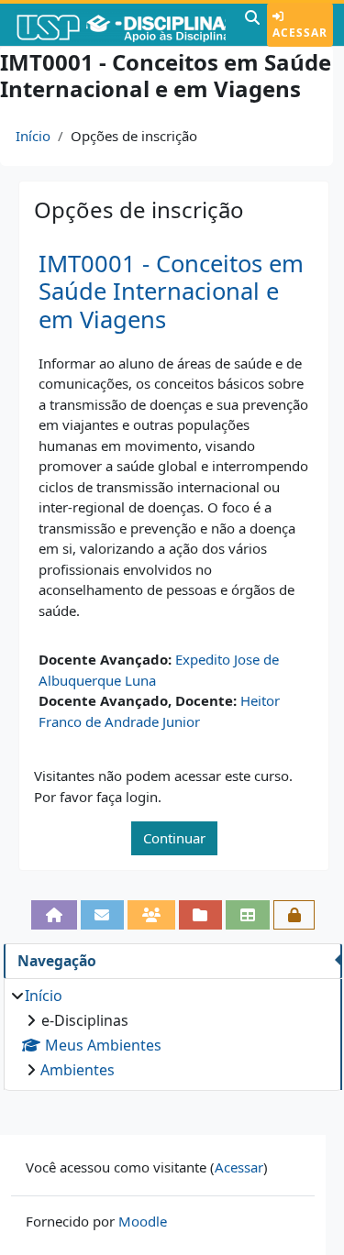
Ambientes (77, 1070)
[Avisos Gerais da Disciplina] (103, 915)
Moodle (142, 1221)
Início (33, 136)
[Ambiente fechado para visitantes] (294, 915)
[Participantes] (151, 915)
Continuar (174, 838)
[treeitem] (172, 1033)
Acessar (299, 32)
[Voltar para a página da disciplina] (54, 915)
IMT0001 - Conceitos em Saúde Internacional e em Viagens (171, 292)
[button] (252, 25)
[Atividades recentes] (201, 915)
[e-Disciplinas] (120, 24)
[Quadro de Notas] (248, 915)
